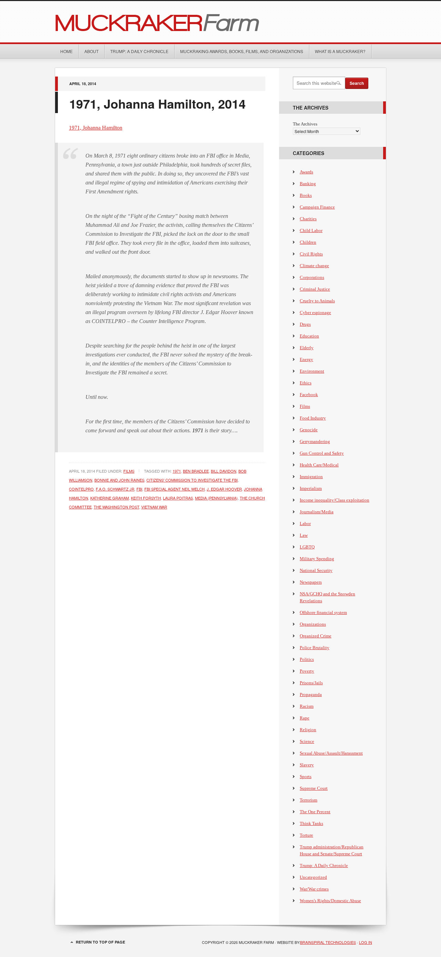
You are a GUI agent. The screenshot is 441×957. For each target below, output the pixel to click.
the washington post (116, 507)
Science (307, 741)
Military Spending (317, 558)
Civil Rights (311, 253)
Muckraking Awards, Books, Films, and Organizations (241, 51)
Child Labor (311, 230)
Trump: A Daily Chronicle (139, 51)
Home (66, 51)
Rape (304, 718)
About (91, 51)
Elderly (307, 347)
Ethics (305, 382)
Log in (365, 942)
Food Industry (313, 418)
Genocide (309, 429)
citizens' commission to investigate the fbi (192, 480)
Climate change (314, 265)
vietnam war (154, 507)
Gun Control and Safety (322, 453)
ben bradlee (196, 471)
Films (128, 471)
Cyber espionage (315, 312)
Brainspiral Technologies (328, 942)
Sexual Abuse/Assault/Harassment (331, 753)
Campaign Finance (317, 207)
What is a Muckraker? (340, 51)
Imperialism (311, 488)
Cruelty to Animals (317, 300)
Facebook (309, 394)
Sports (305, 776)
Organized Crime (315, 635)
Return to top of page (100, 942)
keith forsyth (146, 498)
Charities (308, 218)
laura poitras (178, 498)
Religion (308, 729)
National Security (316, 570)
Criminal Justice (315, 289)
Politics (307, 659)
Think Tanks (311, 823)
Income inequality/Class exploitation (334, 500)
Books (306, 195)
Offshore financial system (323, 612)
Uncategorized (313, 877)
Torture (306, 835)
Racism (307, 706)
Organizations (313, 624)
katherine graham (109, 498)
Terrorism (308, 800)
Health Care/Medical (319, 464)
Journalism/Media (317, 511)
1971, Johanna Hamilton (95, 128)
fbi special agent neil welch (174, 489)
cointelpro (81, 489)
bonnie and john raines (119, 480)
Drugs (305, 324)
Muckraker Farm (220, 21)
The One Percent (315, 811)
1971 (177, 471)
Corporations (312, 277)
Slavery (307, 764)
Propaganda (311, 694)
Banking (308, 183)
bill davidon (223, 471)
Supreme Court (314, 788)
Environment (312, 371)
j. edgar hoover (224, 489)
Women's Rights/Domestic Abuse (330, 900)
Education (309, 336)
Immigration (311, 476)
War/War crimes (314, 888)
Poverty (307, 671)
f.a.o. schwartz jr (115, 489)
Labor (305, 523)
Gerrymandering (315, 441)
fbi (139, 489)
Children (308, 242)
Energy (306, 359)
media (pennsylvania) (216, 498)
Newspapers (311, 582)
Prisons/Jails (311, 682)
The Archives (305, 124)
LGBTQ (307, 547)
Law (304, 535)
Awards (306, 171)
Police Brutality (314, 647)
